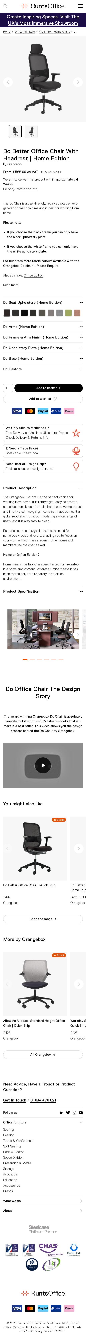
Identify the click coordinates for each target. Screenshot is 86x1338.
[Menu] (80, 6)
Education (10, 1180)
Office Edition (33, 275)
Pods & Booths (13, 1152)
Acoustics (10, 1174)
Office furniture (14, 1122)
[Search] (5, 6)
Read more (10, 285)
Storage (8, 1169)
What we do (12, 1201)
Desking (8, 1135)
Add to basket (46, 388)
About (7, 1211)
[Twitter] (68, 1113)
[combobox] (5, 6)
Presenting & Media (17, 1163)
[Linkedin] (62, 1113)
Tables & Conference (18, 1141)
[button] (8, 82)
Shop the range (41, 919)
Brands (8, 1191)
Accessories (11, 1185)
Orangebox (15, 164)
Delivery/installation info (20, 189)
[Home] (42, 6)
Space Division (13, 1157)
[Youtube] (81, 1113)
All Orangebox (40, 1054)
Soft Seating (12, 1146)
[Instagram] (74, 1113)
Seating (8, 1129)
